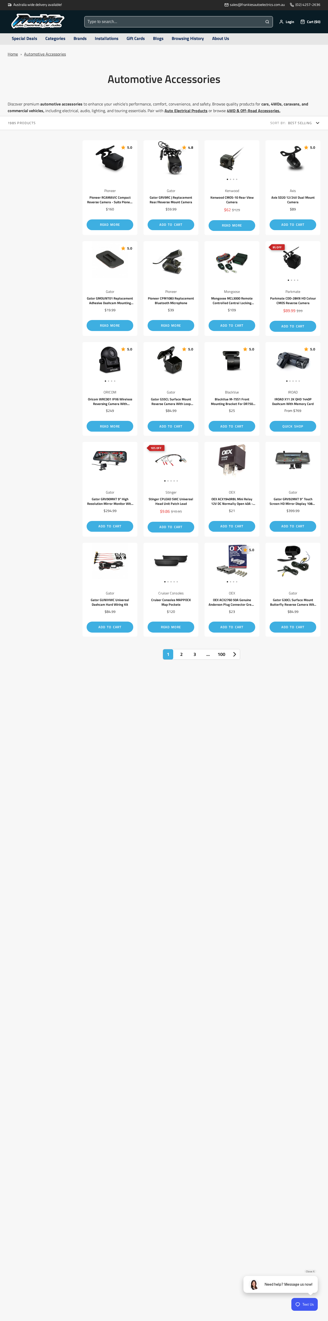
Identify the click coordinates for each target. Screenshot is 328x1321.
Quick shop (292, 426)
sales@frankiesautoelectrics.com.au (257, 4)
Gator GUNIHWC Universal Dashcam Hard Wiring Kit (110, 590)
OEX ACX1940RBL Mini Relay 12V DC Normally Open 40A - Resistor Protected (231, 489)
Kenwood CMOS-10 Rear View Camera (231, 187)
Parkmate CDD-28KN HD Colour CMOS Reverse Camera (292, 288)
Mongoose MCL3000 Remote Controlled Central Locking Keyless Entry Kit (231, 288)
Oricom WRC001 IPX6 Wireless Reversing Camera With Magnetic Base (110, 389)
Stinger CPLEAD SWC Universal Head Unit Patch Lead (171, 489)
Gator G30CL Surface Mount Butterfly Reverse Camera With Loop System (292, 590)
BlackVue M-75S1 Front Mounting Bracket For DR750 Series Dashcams (231, 389)
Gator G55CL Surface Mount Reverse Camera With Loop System (171, 389)
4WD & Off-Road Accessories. (253, 111)
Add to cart (170, 224)
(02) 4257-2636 (307, 4)
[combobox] (173, 21)
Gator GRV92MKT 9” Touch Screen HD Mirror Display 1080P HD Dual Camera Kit (292, 489)
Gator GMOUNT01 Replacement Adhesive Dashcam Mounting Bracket (110, 288)
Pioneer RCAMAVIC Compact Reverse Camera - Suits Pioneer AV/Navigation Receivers (110, 187)
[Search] (267, 21)
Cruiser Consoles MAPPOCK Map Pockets (171, 590)
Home (13, 54)
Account (286, 21)
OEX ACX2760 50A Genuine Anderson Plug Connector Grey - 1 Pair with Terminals (231, 590)
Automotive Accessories (45, 54)
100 (221, 654)
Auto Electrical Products (186, 111)
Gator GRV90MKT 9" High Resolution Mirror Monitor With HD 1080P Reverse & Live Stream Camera (110, 489)
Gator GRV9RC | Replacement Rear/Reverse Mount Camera (171, 187)
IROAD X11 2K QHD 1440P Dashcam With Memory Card (292, 389)
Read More (110, 224)
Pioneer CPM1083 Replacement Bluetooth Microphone (171, 288)
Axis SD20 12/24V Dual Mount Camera (292, 187)
